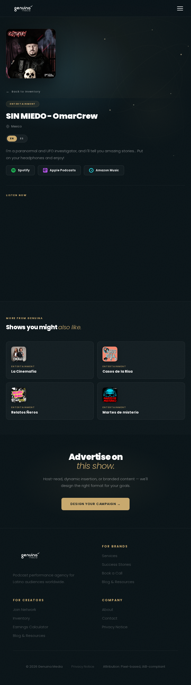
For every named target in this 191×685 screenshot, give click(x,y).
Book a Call (112, 573)
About (107, 609)
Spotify (24, 170)
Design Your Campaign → (95, 504)
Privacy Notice (115, 626)
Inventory (21, 618)
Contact (109, 618)
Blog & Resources (118, 581)
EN (12, 138)
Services (109, 555)
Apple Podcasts (63, 170)
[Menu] (180, 8)
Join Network (24, 609)
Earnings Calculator (30, 626)
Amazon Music (107, 170)
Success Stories (116, 564)
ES (22, 138)
